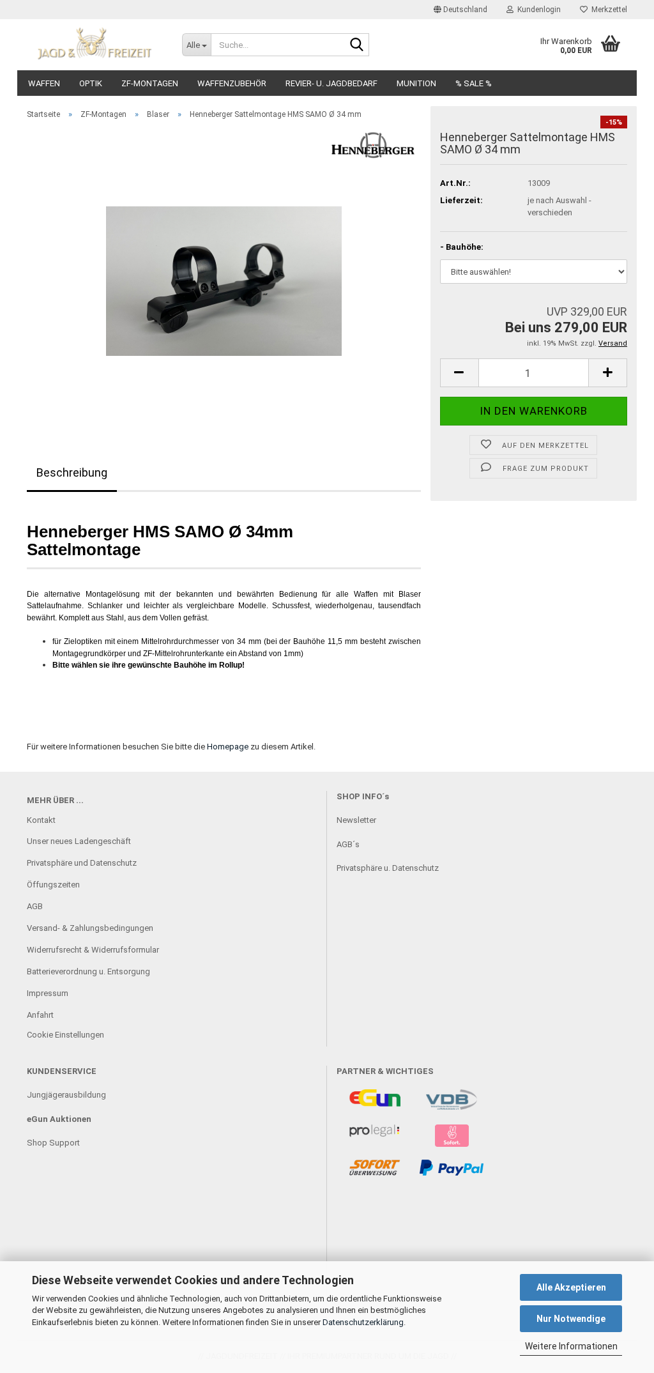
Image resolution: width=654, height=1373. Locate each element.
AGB (35, 906)
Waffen (44, 83)
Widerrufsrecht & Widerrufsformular (93, 950)
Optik (90, 83)
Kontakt (41, 820)
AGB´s (348, 844)
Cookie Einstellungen (65, 1034)
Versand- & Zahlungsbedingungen (90, 928)
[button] (460, 9)
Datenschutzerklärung (363, 1322)
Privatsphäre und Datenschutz (82, 863)
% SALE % (473, 83)
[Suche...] (357, 45)
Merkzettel (607, 9)
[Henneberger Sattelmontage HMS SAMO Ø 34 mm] (224, 273)
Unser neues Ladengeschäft (79, 841)
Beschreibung (71, 472)
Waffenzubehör (231, 83)
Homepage (227, 746)
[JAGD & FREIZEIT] (95, 44)
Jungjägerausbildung (66, 1095)
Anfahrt (40, 1015)
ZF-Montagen (149, 83)
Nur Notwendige (570, 1319)
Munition (416, 83)
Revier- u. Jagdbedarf (331, 83)
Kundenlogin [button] (537, 9)
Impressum (47, 993)
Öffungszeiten (53, 884)
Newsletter (356, 820)
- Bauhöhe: (461, 247)
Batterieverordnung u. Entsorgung (88, 971)
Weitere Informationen (571, 1346)
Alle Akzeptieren (571, 1287)
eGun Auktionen (59, 1119)
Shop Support (53, 1142)
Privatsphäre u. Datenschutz (388, 868)
